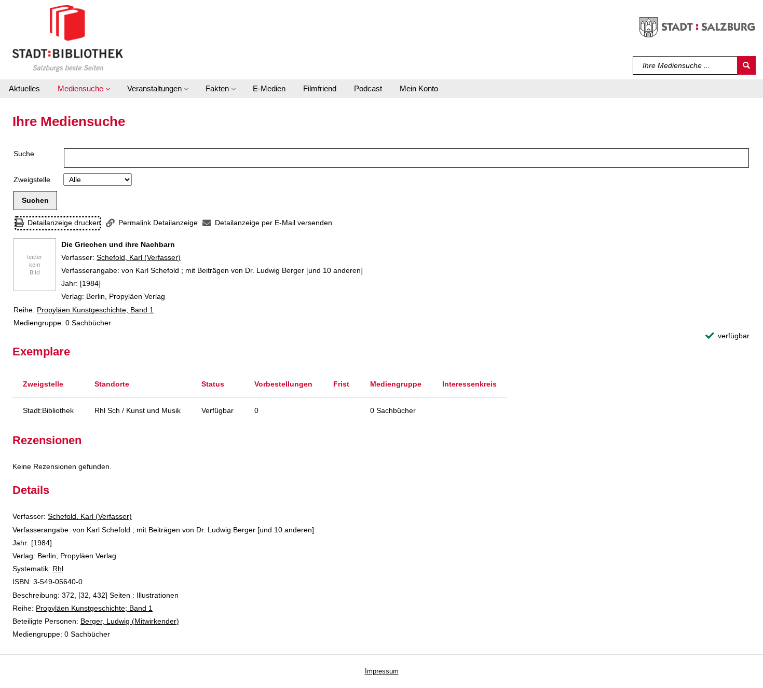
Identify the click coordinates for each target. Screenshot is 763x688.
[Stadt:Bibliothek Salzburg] (67, 38)
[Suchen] (746, 65)
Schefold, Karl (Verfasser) (139, 257)
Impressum (382, 671)
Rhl (57, 569)
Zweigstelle (31, 179)
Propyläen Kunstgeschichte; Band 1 (95, 310)
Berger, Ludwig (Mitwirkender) (129, 621)
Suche (23, 153)
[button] (83, 88)
